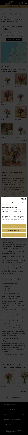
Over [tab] (23, 202)
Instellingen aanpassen (13, 230)
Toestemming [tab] (5, 202)
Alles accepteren (14, 226)
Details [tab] (14, 202)
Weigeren (14, 234)
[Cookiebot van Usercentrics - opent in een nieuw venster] (20, 199)
